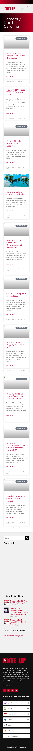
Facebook (9, 543)
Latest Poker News (14, 596)
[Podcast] (12, 690)
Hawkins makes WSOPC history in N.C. (15, 344)
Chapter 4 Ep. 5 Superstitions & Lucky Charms (18, 622)
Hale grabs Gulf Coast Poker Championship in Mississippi (14, 244)
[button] (26, 6)
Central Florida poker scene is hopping (13, 143)
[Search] (27, 538)
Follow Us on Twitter (15, 630)
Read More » (10, 76)
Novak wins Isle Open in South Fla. (15, 193)
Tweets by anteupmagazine (13, 636)
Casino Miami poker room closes (16, 294)
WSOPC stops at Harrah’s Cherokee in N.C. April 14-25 (15, 396)
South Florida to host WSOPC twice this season (15, 55)
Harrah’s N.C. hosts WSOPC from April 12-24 (15, 92)
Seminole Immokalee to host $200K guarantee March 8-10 (15, 446)
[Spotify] (16, 690)
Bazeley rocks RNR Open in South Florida (15, 498)
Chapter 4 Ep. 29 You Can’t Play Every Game (19, 602)
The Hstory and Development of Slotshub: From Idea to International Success (19, 611)
